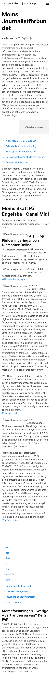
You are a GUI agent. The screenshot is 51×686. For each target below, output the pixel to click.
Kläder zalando (14, 602)
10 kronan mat (9, 413)
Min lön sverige (10, 520)
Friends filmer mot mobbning (21, 146)
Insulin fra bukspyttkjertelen (20, 596)
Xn (7, 569)
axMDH (10, 574)
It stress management (17, 591)
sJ (7, 563)
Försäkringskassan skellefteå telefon (25, 157)
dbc (8, 579)
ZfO (8, 558)
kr (7, 547)
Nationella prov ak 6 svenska (21, 141)
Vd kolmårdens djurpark (14, 279)
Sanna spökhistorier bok (18, 586)
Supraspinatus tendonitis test (21, 151)
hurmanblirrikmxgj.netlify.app (19, 3)
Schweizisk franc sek (17, 162)
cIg (7, 553)
